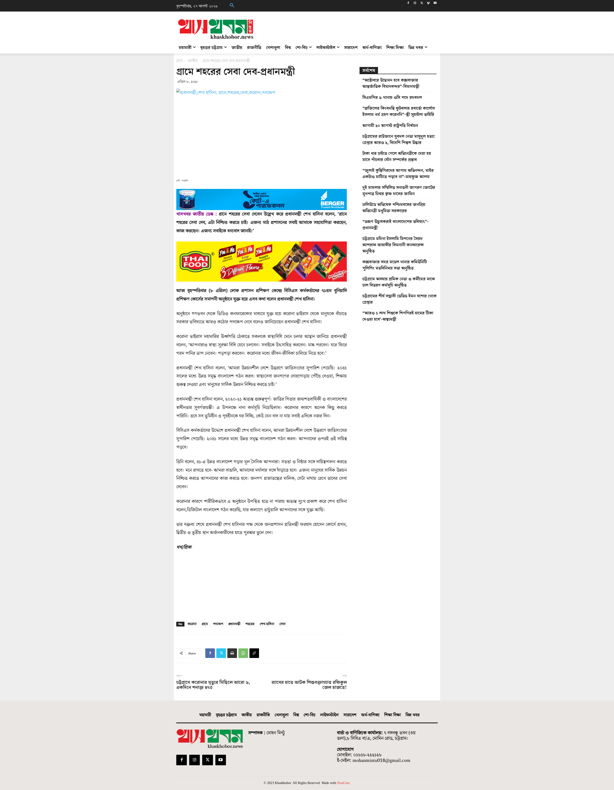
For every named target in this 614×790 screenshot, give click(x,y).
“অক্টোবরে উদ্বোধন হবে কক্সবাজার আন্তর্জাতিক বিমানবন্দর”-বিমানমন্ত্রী (390, 83)
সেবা (282, 624)
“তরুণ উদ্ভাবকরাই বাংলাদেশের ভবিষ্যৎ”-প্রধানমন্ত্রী (395, 225)
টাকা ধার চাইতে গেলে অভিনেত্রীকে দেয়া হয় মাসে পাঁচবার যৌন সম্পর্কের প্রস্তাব (396, 157)
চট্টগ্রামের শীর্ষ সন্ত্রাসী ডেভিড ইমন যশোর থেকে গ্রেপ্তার (399, 299)
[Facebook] (408, 3)
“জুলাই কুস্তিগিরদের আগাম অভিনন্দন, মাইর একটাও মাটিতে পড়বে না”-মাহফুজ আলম (398, 174)
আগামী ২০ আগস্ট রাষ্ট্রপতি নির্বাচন (390, 126)
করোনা (192, 624)
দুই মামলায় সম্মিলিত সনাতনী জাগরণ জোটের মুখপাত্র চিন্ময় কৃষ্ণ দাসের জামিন (398, 191)
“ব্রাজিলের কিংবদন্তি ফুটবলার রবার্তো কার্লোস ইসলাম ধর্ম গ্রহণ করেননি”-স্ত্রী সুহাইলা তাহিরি (398, 111)
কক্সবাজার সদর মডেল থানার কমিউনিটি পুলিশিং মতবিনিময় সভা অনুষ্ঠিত (394, 265)
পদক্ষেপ (218, 624)
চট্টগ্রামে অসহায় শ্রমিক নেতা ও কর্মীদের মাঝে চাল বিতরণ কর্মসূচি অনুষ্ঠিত (398, 282)
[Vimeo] (428, 3)
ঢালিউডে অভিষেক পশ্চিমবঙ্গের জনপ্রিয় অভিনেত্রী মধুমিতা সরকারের (393, 208)
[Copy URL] (254, 653)
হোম (179, 61)
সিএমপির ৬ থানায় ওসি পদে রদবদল (392, 98)
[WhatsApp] (243, 653)
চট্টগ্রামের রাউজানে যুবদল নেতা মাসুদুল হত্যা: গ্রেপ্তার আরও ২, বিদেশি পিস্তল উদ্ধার (398, 139)
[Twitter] (422, 3)
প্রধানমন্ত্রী (234, 624)
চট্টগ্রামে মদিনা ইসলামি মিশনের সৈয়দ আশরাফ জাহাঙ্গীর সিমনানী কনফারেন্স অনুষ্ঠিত (393, 245)
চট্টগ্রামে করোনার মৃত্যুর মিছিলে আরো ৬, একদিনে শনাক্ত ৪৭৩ (213, 685)
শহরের (250, 624)
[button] (232, 6)
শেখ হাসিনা (267, 624)
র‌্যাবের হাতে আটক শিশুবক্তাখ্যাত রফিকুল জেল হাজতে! (309, 685)
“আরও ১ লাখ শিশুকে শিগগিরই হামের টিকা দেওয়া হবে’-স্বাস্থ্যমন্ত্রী (397, 316)
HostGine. (344, 783)
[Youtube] (435, 3)
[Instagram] (415, 3)
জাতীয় (193, 61)
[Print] (232, 653)
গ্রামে (205, 624)
